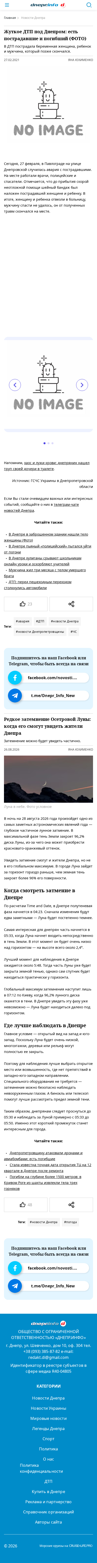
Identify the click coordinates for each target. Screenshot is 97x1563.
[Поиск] (89, 5)
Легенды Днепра (48, 1428)
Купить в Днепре (48, 1491)
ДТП (48, 1481)
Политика (48, 1449)
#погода (70, 1222)
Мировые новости (48, 1418)
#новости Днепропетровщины (40, 632)
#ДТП (40, 621)
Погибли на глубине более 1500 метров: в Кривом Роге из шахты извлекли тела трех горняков (42, 1182)
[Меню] (7, 5)
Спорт (48, 1438)
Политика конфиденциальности (41, 1468)
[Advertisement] (48, 268)
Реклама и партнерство (48, 1501)
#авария (23, 621)
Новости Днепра (48, 1398)
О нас (48, 1459)
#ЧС (74, 632)
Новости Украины (48, 1408)
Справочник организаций (48, 1512)
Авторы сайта (48, 1522)
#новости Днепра (65, 621)
